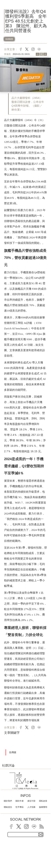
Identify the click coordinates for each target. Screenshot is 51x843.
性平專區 (20, 807)
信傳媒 (12, 752)
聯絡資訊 (8, 807)
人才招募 (31, 807)
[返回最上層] (47, 831)
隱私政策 (43, 801)
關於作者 (20, 801)
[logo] (23, 779)
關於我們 (8, 801)
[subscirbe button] (40, 834)
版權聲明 (43, 807)
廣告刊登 (31, 801)
